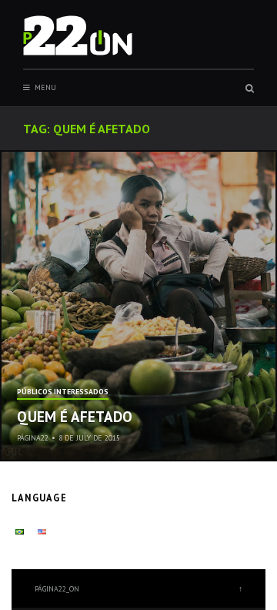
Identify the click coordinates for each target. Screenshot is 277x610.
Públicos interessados (62, 392)
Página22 (32, 438)
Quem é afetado (74, 416)
